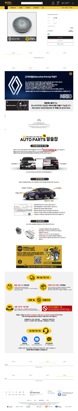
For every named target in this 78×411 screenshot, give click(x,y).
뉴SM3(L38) (61, 10)
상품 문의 (64, 52)
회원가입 (66, 7)
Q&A (43, 7)
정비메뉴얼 (28, 7)
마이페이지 (53, 4)
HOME (58, 10)
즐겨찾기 (9, 394)
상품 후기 (47, 52)
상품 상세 (30, 52)
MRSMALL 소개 (29, 400)
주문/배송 (23, 394)
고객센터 (70, 7)
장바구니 (58, 3)
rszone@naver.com (54, 403)
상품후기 (20, 394)
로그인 (63, 7)
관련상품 (13, 52)
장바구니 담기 (60, 40)
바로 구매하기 (60, 37)
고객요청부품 (36, 7)
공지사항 (13, 394)
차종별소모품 (13, 7)
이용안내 (35, 400)
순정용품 (20, 7)
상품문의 (16, 394)
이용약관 (47, 400)
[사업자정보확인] (43, 402)
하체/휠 (65, 10)
